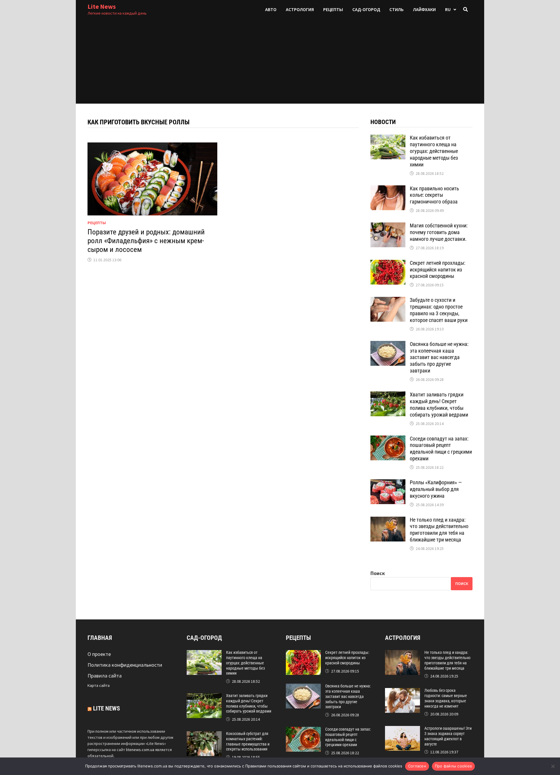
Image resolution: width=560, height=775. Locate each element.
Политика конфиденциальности (125, 664)
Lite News (102, 6)
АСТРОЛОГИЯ (300, 9)
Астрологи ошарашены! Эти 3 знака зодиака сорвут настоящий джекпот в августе (448, 736)
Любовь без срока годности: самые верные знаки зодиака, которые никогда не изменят (445, 698)
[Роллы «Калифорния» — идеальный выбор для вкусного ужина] (387, 483)
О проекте (99, 654)
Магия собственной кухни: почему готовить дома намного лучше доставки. (439, 232)
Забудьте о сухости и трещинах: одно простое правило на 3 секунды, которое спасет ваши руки (439, 310)
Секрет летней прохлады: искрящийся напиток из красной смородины (437, 269)
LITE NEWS (106, 708)
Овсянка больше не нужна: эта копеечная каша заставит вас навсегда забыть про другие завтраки (439, 357)
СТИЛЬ (396, 9)
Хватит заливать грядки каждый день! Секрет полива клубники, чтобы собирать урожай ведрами (439, 404)
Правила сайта (105, 675)
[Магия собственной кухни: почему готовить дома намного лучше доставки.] (387, 226)
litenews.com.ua (140, 749)
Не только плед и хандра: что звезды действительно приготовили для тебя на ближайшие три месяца (439, 530)
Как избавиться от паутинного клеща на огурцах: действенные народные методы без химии (434, 151)
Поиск (377, 573)
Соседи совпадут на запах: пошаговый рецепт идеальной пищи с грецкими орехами (441, 449)
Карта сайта (99, 685)
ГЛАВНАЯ (100, 637)
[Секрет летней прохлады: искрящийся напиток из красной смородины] (387, 263)
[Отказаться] (553, 766)
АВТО (270, 9)
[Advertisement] (280, 63)
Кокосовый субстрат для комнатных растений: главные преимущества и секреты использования (248, 741)
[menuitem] (450, 9)
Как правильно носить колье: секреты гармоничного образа (434, 195)
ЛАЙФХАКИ (424, 9)
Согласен (417, 766)
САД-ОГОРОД (366, 9)
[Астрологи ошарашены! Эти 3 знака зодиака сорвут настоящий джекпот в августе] (402, 730)
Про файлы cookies (453, 766)
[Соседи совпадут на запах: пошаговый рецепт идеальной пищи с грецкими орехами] (387, 439)
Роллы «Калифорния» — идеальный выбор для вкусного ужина (436, 489)
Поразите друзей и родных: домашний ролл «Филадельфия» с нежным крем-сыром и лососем (146, 241)
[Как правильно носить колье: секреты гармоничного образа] (387, 189)
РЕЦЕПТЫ (333, 9)
